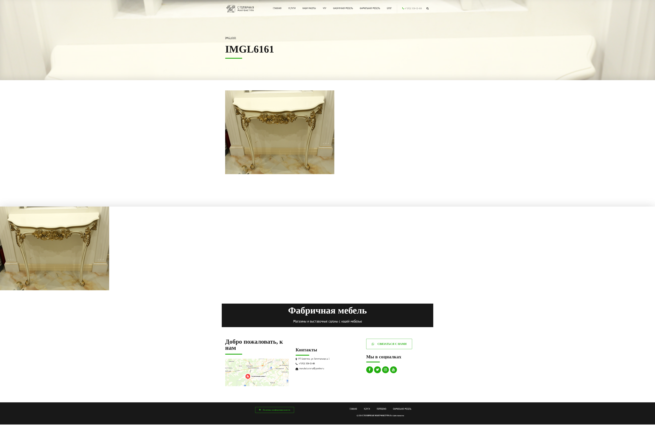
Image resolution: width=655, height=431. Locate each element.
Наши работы (309, 8)
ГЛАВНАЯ (353, 409)
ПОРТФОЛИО (381, 409)
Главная (277, 8)
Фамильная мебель (370, 8)
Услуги (292, 8)
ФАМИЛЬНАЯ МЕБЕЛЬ (402, 409)
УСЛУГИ (367, 409)
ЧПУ (324, 8)
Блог (389, 8)
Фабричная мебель (343, 8)
